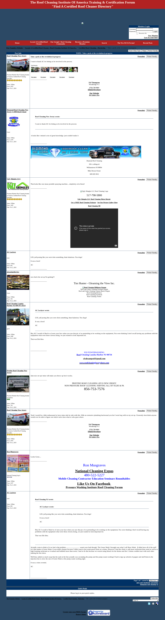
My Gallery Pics (94, 95)
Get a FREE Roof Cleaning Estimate (83, 202)
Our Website (94, 93)
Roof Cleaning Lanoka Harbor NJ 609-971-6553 (16, 304)
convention (154, 583)
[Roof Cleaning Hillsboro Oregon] (94, 287)
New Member (153, 36)
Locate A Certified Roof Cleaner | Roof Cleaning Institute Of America (51, 48)
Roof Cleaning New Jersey (16, 56)
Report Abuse (81, 614)
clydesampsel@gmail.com (94, 358)
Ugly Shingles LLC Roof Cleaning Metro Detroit (94, 199)
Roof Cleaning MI (94, 206)
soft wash (139, 583)
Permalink (141, 56)
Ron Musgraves (12, 452)
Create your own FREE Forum (74, 612)
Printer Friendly (153, 51)
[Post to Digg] (153, 603)
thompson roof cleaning (148, 584)
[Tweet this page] (149, 603)
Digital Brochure (94, 90)
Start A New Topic (135, 51)
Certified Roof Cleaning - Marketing (92, 48)
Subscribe (154, 598)
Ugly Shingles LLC (14, 179)
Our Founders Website (14, 48)
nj (157, 584)
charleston (146, 583)
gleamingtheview (13, 272)
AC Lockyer (11, 252)
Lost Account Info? (151, 37)
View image (33, 77)
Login (155, 31)
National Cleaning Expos (94, 471)
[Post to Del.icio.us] (157, 603)
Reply (144, 51)
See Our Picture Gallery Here (107, 202)
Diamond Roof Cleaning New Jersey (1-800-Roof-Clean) (17, 111)
